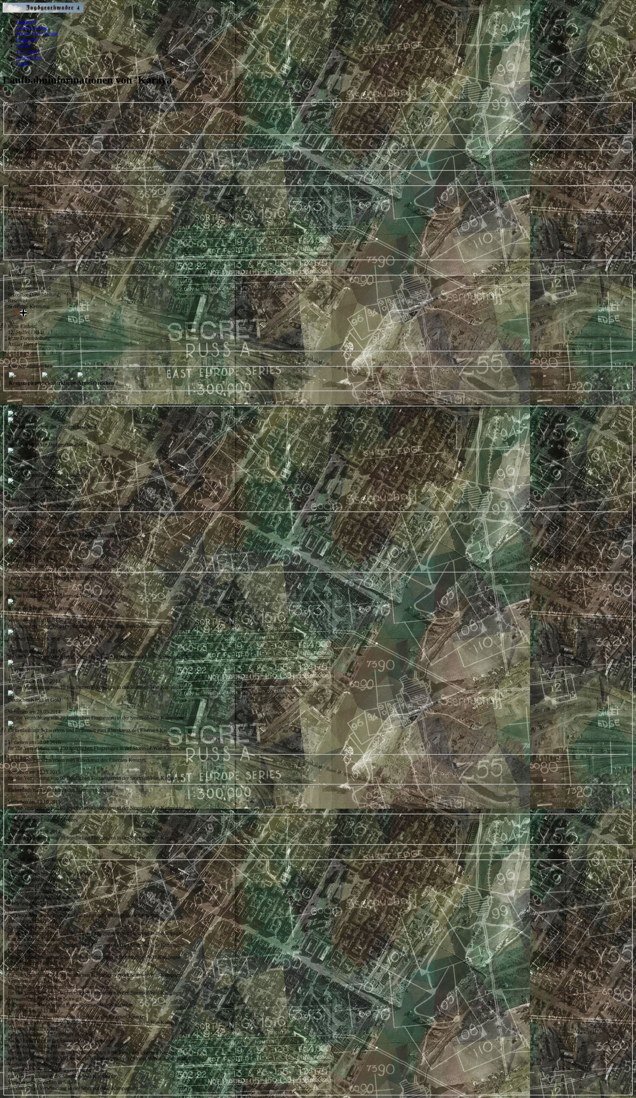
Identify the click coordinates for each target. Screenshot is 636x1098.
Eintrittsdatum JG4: (28, 157)
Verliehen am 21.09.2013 (34, 885)
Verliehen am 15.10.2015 (34, 981)
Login (22, 64)
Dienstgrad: (20, 193)
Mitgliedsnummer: (27, 122)
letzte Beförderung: (28, 235)
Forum (23, 46)
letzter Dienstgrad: (27, 247)
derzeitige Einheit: (27, 282)
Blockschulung (31, 28)
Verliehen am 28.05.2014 (34, 921)
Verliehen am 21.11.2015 (34, 1028)
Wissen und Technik (37, 34)
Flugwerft (26, 40)
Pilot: (13, 110)
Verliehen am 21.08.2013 (34, 867)
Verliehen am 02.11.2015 (34, 1010)
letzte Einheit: (22, 326)
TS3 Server (28, 52)
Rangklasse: (20, 217)
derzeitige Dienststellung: (34, 294)
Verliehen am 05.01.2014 (34, 903)
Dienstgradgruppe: (27, 205)
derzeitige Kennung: (29, 306)
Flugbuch (26, 22)
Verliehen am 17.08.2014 (34, 963)
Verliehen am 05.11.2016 (34, 1064)
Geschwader (29, 58)
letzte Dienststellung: (29, 338)
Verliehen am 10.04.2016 (34, 1046)
